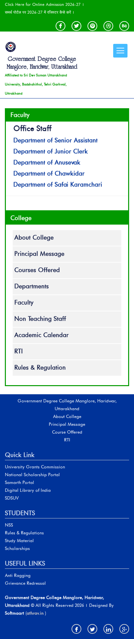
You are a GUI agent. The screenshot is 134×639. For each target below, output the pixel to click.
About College (34, 238)
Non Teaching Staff (40, 319)
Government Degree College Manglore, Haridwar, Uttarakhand (42, 63)
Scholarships (17, 549)
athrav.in (35, 613)
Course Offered (67, 432)
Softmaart (14, 613)
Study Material (19, 541)
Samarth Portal (19, 483)
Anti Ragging (18, 576)
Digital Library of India (28, 491)
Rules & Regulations (24, 533)
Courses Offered (37, 270)
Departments (31, 287)
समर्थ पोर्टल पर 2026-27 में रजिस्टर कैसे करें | (39, 12)
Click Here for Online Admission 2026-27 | (44, 5)
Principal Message (39, 254)
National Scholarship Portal (32, 475)
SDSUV (12, 498)
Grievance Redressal (25, 583)
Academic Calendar (41, 335)
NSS (9, 525)
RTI (18, 352)
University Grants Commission (35, 467)
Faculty (24, 303)
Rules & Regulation (40, 368)
